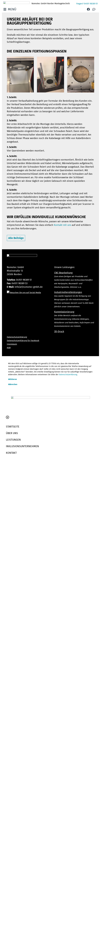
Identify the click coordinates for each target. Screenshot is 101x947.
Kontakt (11, 452)
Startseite (12, 426)
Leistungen (13, 439)
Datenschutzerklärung (68, 374)
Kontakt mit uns (62, 225)
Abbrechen (12, 384)
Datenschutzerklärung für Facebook (23, 340)
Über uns (12, 433)
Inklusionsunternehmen (22, 446)
